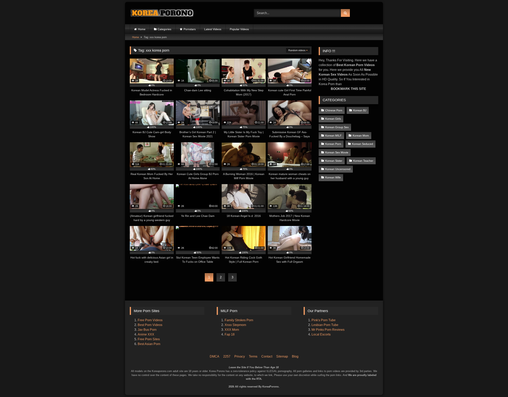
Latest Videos (212, 29)
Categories (164, 29)
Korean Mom (361, 135)
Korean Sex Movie (336, 152)
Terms (253, 356)
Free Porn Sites (149, 339)
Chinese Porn (333, 110)
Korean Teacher (363, 160)
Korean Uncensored (337, 169)
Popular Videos (239, 29)
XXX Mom (232, 329)
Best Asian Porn (149, 344)
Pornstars (190, 29)
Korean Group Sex (337, 127)
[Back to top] (499, 377)
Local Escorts (321, 334)
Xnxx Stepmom (235, 325)
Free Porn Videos (150, 320)
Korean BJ (359, 110)
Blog (295, 356)
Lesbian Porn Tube (325, 325)
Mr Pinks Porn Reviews (328, 329)
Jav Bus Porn (147, 329)
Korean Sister (333, 160)
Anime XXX (146, 334)
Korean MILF (333, 135)
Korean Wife (333, 177)
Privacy (239, 356)
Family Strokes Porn (239, 320)
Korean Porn (333, 143)
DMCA (214, 356)
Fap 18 (230, 334)
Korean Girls (333, 118)
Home (141, 29)
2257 (226, 356)
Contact (266, 356)
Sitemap (282, 356)
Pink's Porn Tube (324, 320)
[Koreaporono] (161, 13)
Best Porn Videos (150, 325)
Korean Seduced (362, 143)
